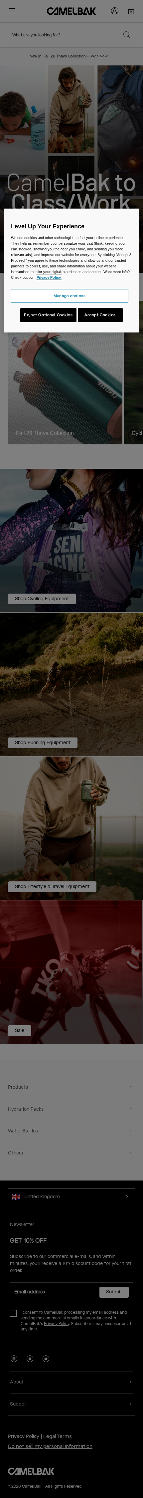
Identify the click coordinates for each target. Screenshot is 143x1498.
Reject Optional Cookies (48, 314)
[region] (72, 271)
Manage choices (69, 295)
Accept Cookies (100, 314)
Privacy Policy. (49, 277)
